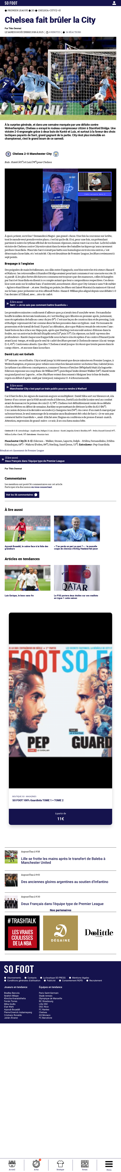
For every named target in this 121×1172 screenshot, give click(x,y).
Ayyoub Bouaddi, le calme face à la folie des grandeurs (27, 518)
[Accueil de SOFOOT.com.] (19, 3)
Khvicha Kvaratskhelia (15, 998)
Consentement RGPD (72, 980)
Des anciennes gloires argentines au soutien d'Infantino (34, 872)
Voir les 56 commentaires (19, 494)
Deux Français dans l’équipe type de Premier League (31, 894)
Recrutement (95, 980)
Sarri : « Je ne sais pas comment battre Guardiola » (39, 304)
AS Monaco (44, 1015)
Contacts (32, 977)
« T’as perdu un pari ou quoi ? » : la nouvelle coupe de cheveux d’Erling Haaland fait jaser (76, 518)
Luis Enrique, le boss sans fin (19, 566)
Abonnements (14, 977)
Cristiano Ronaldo (13, 1015)
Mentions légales (80, 977)
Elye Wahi (9, 1006)
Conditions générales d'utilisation (23, 980)
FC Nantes (44, 1009)
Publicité (51, 980)
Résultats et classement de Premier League (22, 451)
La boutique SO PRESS (54, 977)
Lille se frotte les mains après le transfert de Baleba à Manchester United (42, 849)
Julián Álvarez (11, 1017)
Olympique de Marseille (50, 998)
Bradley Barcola (11, 993)
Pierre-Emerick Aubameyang (18, 1012)
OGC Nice (44, 1006)
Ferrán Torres (10, 1001)
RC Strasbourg (46, 1001)
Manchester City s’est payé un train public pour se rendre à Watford (48, 388)
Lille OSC (43, 1004)
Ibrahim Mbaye (11, 995)
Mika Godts (9, 1004)
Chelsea (43, 1012)
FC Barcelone (45, 1017)
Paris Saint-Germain (48, 993)
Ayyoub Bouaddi (12, 1009)
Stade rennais (45, 995)
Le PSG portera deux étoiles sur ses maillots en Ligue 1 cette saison (76, 567)
